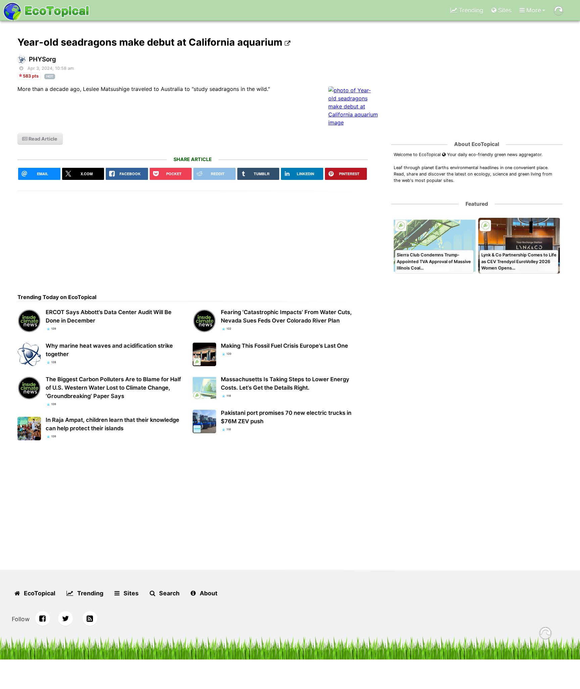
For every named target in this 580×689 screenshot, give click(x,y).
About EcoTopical (476, 144)
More (533, 10)
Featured (477, 204)
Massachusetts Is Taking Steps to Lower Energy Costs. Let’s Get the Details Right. (285, 383)
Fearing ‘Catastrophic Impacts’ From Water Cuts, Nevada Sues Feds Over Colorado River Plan (286, 316)
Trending (470, 10)
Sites (504, 10)
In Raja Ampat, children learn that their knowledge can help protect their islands (112, 424)
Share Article (193, 159)
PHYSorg (42, 59)
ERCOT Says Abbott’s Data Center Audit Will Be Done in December (109, 316)
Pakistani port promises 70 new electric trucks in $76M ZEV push (286, 417)
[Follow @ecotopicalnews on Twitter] (65, 618)
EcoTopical (38, 593)
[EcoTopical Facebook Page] (42, 618)
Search (169, 593)
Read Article (42, 139)
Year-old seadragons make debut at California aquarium (151, 42)
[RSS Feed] (90, 618)
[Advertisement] (192, 238)
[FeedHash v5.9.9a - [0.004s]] (545, 634)
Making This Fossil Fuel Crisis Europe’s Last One (284, 345)
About (208, 593)
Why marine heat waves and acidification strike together (109, 349)
